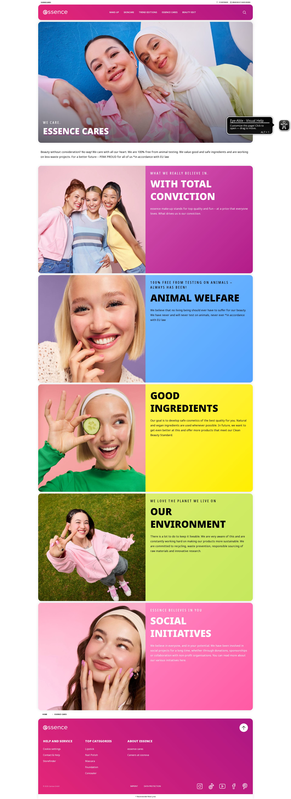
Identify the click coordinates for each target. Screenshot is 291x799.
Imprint (134, 786)
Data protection (152, 786)
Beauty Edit (189, 12)
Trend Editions (148, 12)
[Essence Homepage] (55, 12)
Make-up (114, 12)
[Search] (244, 12)
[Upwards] (243, 727)
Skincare (129, 12)
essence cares (169, 12)
